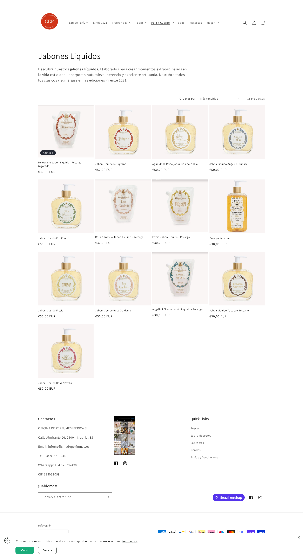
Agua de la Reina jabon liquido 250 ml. (175, 164)
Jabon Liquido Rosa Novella (55, 383)
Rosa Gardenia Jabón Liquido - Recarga (119, 237)
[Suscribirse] (107, 497)
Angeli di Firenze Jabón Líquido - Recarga (177, 309)
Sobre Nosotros (200, 435)
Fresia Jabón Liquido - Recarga (171, 237)
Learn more (129, 541)
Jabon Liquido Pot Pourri (53, 238)
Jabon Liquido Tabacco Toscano (229, 310)
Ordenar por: (188, 98)
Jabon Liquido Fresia (50, 310)
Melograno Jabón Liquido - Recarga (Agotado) (60, 164)
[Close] (299, 537)
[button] (121, 22)
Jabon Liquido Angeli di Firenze (228, 164)
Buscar (195, 428)
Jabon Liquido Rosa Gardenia (113, 310)
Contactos (197, 442)
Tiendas (195, 450)
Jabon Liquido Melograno (110, 164)
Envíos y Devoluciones (205, 457)
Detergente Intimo (220, 238)
